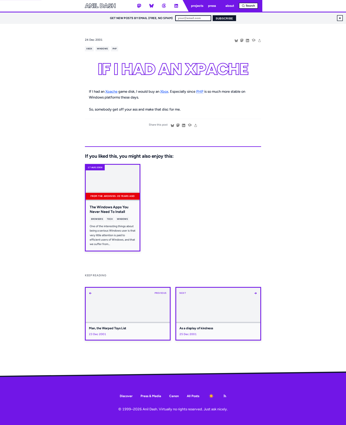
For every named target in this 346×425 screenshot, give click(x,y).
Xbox (164, 91)
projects (197, 6)
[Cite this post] (253, 39)
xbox (89, 48)
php (115, 48)
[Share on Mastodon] (241, 40)
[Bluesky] (151, 5)
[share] (259, 40)
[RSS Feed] (224, 396)
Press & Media (151, 396)
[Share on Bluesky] (236, 40)
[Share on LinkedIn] (247, 40)
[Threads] (163, 5)
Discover (126, 396)
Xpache (111, 91)
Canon (174, 396)
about (229, 6)
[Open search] (248, 6)
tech (110, 219)
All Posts (193, 396)
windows (102, 48)
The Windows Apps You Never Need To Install (109, 209)
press (212, 6)
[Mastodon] (139, 5)
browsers (97, 219)
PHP (199, 91)
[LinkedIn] (176, 5)
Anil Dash (100, 5)
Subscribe (224, 18)
